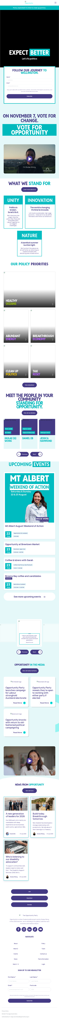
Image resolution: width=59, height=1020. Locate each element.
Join (29, 891)
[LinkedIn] (29, 929)
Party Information (43, 959)
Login (43, 964)
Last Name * (34, 977)
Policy (43, 943)
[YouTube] (40, 929)
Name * (8, 77)
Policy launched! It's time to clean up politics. (29, 8)
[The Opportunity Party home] (29, 915)
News (15, 959)
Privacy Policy (5, 1011)
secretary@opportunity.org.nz (21, 1016)
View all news (29, 791)
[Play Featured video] (29, 158)
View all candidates (29, 413)
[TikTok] (35, 929)
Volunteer (29, 898)
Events (16, 954)
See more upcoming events (27, 596)
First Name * (12, 977)
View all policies (29, 385)
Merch (15, 964)
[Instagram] (24, 929)
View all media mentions (29, 671)
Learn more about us (29, 189)
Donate (29, 905)
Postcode (33, 985)
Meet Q (15, 949)
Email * (8, 83)
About (15, 943)
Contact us (43, 954)
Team (43, 949)
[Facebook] (18, 929)
